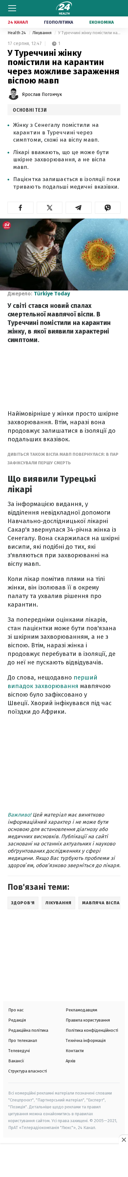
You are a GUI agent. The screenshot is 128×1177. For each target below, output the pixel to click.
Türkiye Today (52, 293)
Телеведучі (19, 1050)
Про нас (16, 1009)
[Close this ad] (123, 1139)
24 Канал (18, 22)
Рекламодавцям (81, 1009)
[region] (64, 1161)
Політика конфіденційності (92, 1030)
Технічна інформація (86, 1040)
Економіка (101, 22)
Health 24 (17, 33)
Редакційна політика (28, 1030)
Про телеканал (22, 1040)
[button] (20, 208)
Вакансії (16, 1060)
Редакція (17, 1020)
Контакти (75, 1050)
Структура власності (27, 1071)
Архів (70, 1060)
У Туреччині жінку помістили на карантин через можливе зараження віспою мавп (89, 33)
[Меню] (12, 8)
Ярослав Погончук (42, 94)
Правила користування (88, 1020)
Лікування (42, 33)
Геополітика (58, 22)
